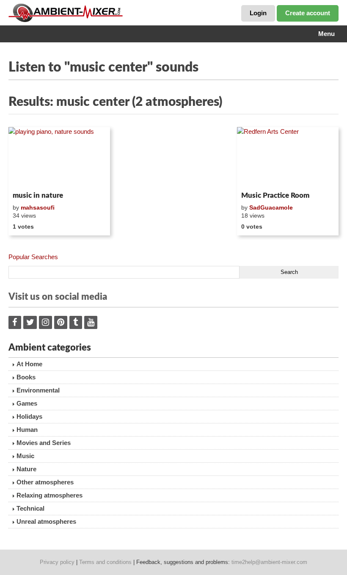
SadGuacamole (271, 207)
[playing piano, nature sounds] (59, 157)
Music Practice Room (275, 195)
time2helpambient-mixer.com (269, 562)
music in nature (38, 195)
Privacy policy (57, 562)
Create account (307, 13)
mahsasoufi (38, 207)
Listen (29, 177)
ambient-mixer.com (71, 12)
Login (258, 13)
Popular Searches (33, 256)
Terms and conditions (105, 562)
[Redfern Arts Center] (288, 157)
